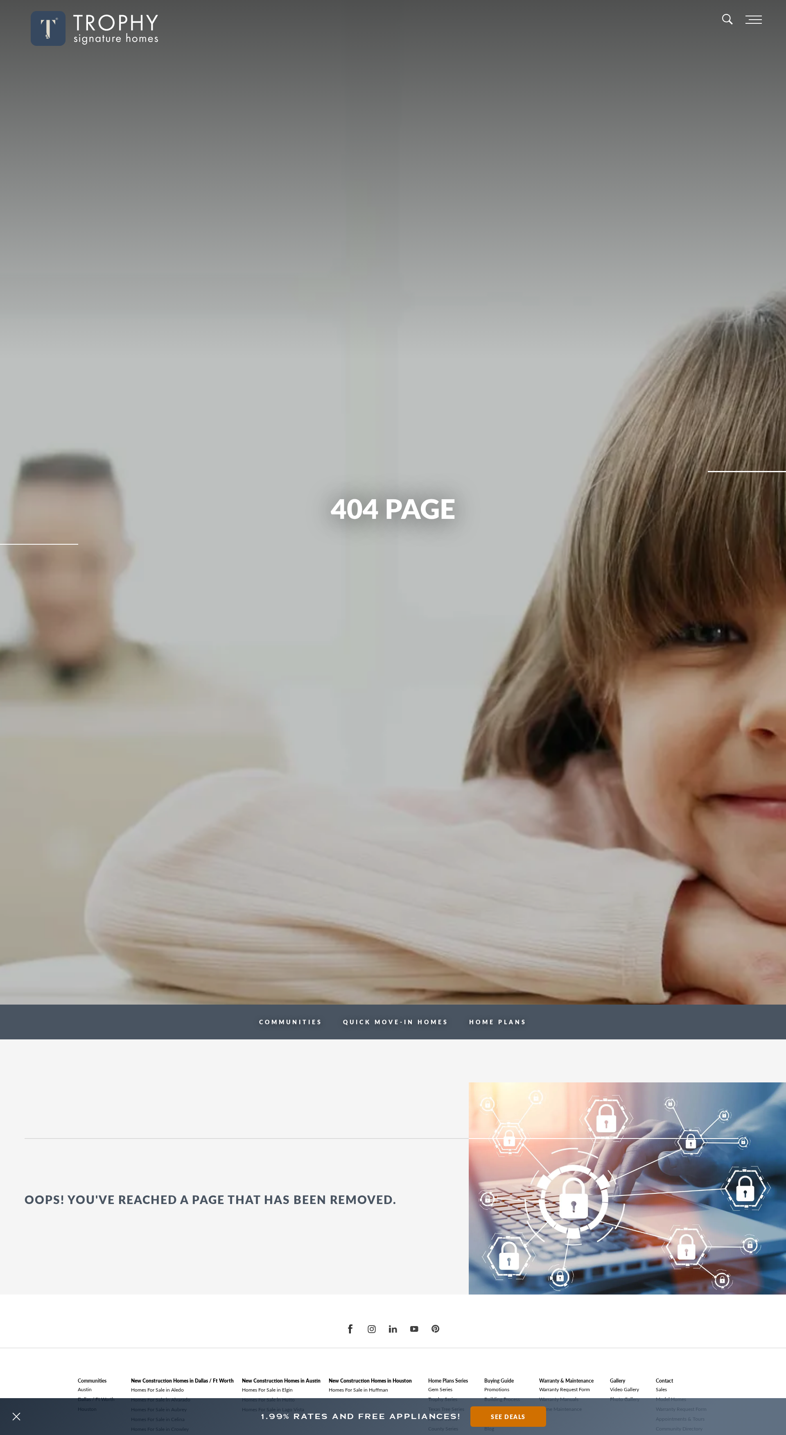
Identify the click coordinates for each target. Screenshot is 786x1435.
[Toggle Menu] (753, 20)
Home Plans (498, 1022)
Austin (85, 1389)
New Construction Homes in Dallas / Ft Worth (182, 1380)
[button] (16, 1416)
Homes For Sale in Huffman (358, 1389)
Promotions (496, 1389)
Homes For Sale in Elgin (267, 1389)
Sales (661, 1389)
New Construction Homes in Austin (281, 1380)
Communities (291, 1022)
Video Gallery (624, 1389)
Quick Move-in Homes (396, 1022)
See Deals (508, 1416)
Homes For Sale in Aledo (157, 1389)
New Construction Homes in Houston (370, 1380)
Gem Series (440, 1389)
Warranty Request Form (564, 1389)
